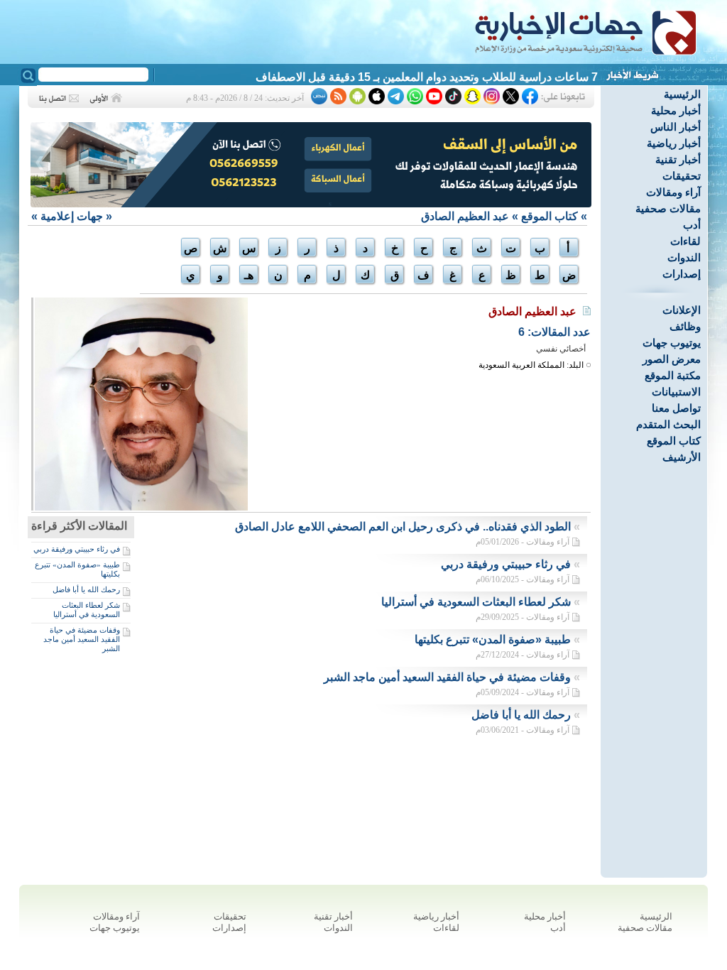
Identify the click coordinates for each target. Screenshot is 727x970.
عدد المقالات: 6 (554, 332)
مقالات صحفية (668, 208)
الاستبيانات (676, 392)
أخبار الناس (675, 127)
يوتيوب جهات (672, 343)
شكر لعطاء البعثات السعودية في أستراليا (86, 609)
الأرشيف (681, 457)
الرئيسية (682, 94)
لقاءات (685, 241)
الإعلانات (681, 310)
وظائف (685, 326)
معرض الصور (672, 359)
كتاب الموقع (674, 441)
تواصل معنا (676, 408)
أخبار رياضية (674, 143)
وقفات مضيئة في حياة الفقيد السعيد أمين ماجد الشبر (81, 639)
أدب (692, 225)
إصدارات (681, 274)
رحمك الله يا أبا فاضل (86, 589)
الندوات (684, 257)
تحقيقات (681, 176)
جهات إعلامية (71, 216)
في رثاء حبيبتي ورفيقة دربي (76, 549)
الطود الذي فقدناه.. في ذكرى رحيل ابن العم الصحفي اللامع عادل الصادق (403, 527)
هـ (248, 275)
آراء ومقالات (673, 192)
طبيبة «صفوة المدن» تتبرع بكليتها (493, 639)
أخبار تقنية (678, 159)
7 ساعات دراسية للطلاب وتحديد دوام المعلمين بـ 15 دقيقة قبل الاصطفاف (427, 77)
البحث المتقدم (668, 424)
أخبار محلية (676, 110)
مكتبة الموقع (673, 375)
